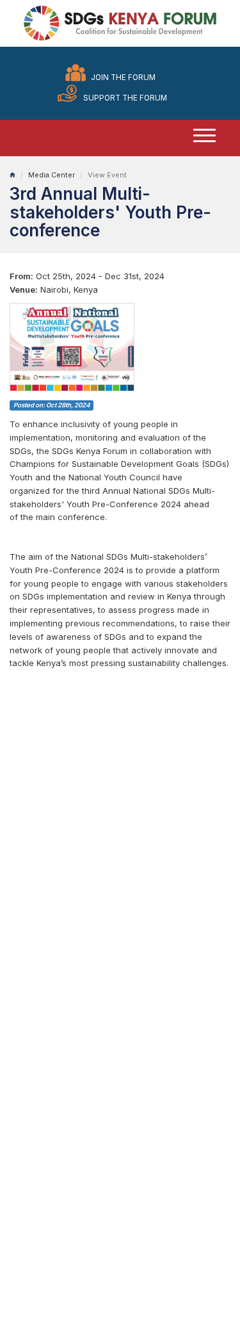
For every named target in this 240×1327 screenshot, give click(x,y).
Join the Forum (123, 77)
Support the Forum (125, 98)
